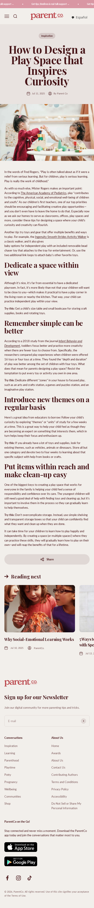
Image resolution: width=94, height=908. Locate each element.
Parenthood (11, 760)
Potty (7, 774)
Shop (7, 803)
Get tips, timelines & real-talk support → (48, 4)
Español (81, 17)
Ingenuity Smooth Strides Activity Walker (60, 236)
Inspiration (47, 35)
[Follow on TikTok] (30, 878)
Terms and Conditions (64, 782)
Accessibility (59, 796)
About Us (57, 760)
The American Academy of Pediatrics (43, 193)
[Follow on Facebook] (7, 878)
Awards (56, 753)
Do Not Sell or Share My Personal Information (66, 806)
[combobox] (79, 17)
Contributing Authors (64, 774)
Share (50, 559)
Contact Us (58, 767)
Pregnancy (10, 782)
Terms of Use (18, 895)
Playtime (9, 767)
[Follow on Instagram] (18, 878)
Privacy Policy (60, 789)
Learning (9, 753)
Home (55, 746)
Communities (12, 796)
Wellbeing (10, 789)
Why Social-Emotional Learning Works (39, 639)
